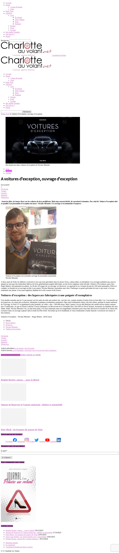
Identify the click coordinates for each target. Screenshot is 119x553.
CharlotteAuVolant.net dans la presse (19, 547)
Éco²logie (18, 18)
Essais (8, 5)
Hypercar (9, 325)
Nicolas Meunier (12, 327)
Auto (12, 9)
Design (12, 26)
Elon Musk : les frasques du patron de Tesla (22, 429)
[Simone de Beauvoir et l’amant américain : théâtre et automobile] (13, 400)
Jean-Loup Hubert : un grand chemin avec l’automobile (26, 537)
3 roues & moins (16, 7)
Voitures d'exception (13, 329)
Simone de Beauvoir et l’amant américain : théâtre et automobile (31, 404)
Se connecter (10, 545)
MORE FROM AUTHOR (30, 355)
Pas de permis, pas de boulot (23, 348)
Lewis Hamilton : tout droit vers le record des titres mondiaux (34, 350)
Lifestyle (9, 13)
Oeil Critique (19, 20)
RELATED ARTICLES (10, 355)
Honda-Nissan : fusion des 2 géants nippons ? (22, 539)
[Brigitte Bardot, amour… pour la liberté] (13, 375)
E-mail (4, 451)
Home (3, 114)
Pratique (18, 24)
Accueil (8, 3)
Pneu (17, 22)
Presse (8, 36)
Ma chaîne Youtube (13, 32)
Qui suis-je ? (10, 34)
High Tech (9, 11)
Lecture (13, 30)
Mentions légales (12, 543)
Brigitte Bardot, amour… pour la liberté (20, 380)
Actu (12, 15)
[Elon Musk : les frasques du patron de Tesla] (13, 425)
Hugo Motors (10, 323)
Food (12, 28)
